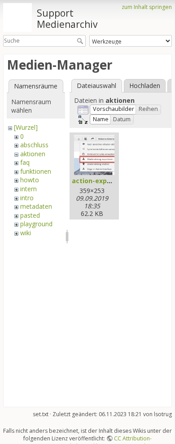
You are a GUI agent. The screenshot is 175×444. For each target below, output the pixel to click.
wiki (25, 233)
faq (25, 162)
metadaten (36, 206)
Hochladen (144, 85)
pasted (30, 215)
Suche (81, 41)
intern (28, 189)
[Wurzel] (26, 127)
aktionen (32, 153)
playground (36, 224)
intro (27, 197)
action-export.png (101, 180)
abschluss (34, 145)
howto (29, 180)
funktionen (35, 171)
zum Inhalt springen (147, 7)
